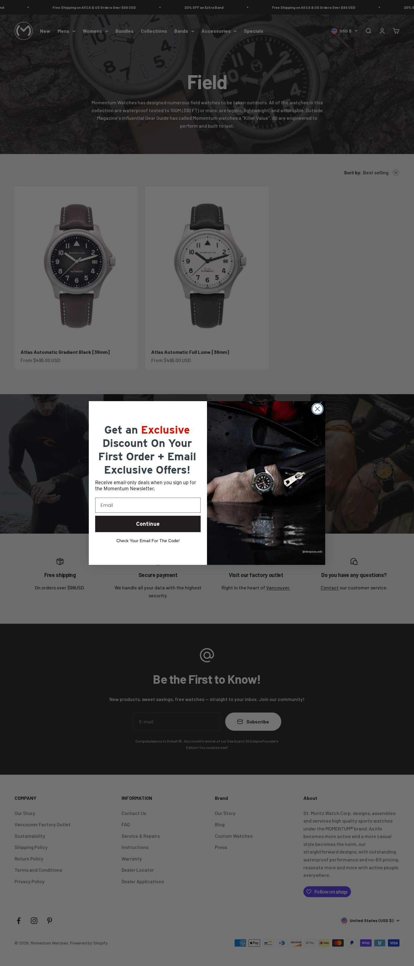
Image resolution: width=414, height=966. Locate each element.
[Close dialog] (317, 409)
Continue (148, 524)
